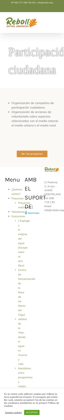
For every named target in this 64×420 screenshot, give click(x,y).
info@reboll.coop (45, 2)
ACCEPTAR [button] (32, 412)
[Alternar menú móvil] (57, 20)
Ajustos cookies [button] (13, 412)
